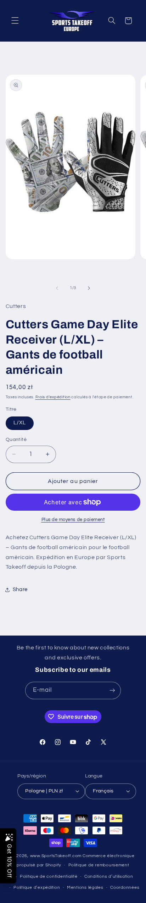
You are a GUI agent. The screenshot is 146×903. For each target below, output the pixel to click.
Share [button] (20, 589)
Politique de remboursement (98, 865)
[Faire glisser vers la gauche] (57, 288)
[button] (15, 20)
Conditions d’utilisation (108, 876)
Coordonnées (124, 887)
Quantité (16, 439)
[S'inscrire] (112, 690)
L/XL (19, 422)
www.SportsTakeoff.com (56, 856)
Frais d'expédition (53, 397)
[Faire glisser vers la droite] (89, 288)
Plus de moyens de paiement (73, 519)
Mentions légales (85, 887)
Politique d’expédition (36, 887)
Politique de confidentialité (49, 876)
